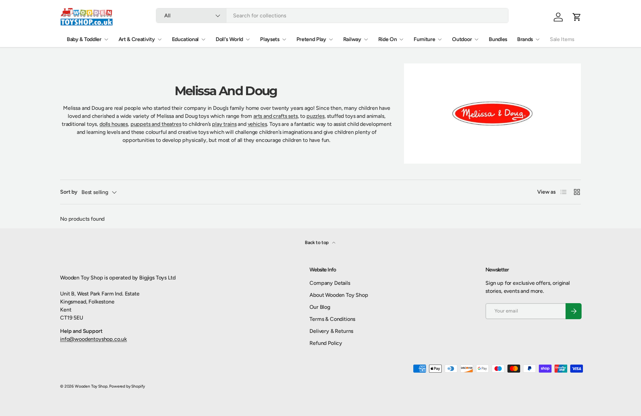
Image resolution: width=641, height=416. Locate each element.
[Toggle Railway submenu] (366, 39)
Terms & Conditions (332, 319)
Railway (352, 39)
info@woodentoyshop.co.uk (93, 339)
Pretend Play (311, 39)
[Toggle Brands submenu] (537, 39)
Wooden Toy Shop (91, 386)
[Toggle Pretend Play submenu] (331, 39)
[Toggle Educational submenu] (203, 39)
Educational (185, 39)
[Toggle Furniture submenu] (440, 39)
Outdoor (462, 39)
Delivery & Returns (331, 331)
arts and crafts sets (275, 116)
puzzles (315, 116)
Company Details (329, 283)
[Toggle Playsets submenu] (284, 39)
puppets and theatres (156, 124)
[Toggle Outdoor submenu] (476, 39)
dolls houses (113, 124)
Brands (525, 39)
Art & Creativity (137, 39)
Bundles (498, 39)
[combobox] (332, 15)
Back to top (317, 242)
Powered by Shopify (127, 386)
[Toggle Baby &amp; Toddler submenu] (106, 39)
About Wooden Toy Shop (338, 295)
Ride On (387, 39)
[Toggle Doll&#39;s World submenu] (248, 39)
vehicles (257, 124)
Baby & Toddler (84, 39)
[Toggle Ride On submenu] (401, 39)
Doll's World (229, 39)
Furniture (424, 39)
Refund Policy (325, 343)
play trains (224, 124)
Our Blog (319, 307)
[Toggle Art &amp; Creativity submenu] (160, 39)
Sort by (68, 192)
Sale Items (562, 39)
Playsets (269, 39)
